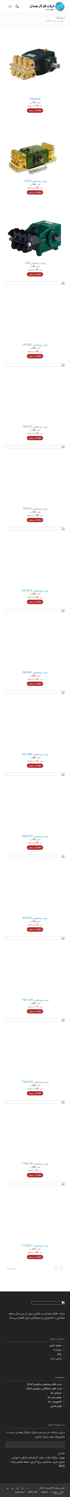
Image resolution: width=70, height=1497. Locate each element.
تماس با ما (56, 1359)
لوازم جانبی (56, 1406)
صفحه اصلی (55, 1345)
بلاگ (59, 1354)
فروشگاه (60, 18)
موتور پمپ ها (55, 1397)
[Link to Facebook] (27, 1488)
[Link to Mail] (7, 1488)
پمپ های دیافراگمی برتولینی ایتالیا (44, 1388)
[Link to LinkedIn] (12, 1488)
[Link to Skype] (17, 1488)
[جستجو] (16, 6)
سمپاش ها (56, 1393)
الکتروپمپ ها (55, 1402)
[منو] (10, 7)
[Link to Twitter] (22, 1488)
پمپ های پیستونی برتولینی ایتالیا (44, 1384)
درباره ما (57, 1350)
